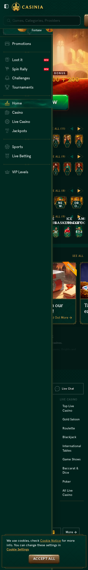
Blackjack (69, 437)
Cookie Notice (50, 540)
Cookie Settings (18, 549)
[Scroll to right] (80, 128)
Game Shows (72, 459)
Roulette (69, 428)
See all (77, 255)
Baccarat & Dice (70, 470)
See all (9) (57, 156)
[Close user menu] (6, 6)
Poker (67, 481)
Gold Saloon (71, 419)
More (69, 532)
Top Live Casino (68, 408)
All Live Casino (68, 493)
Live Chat (68, 388)
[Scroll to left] (70, 128)
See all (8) (57, 190)
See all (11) (57, 128)
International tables (72, 448)
